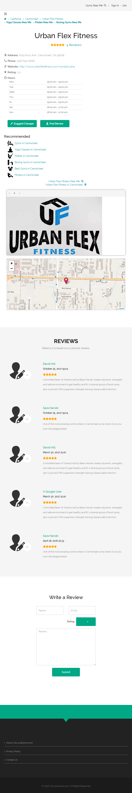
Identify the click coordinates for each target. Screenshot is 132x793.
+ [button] (11, 263)
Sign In (115, 5)
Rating (70, 621)
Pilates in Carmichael (26, 156)
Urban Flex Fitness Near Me (64, 181)
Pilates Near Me (44, 22)
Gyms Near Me (94, 5)
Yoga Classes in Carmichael (30, 149)
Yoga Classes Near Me (18, 22)
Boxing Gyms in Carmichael (30, 162)
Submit (66, 672)
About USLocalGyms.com (19, 742)
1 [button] (9, 193)
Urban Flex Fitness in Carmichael (64, 184)
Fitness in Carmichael (27, 175)
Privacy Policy (13, 751)
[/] (5, 19)
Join (124, 5)
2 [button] (14, 193)
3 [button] (19, 193)
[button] (22, 123)
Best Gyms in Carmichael (29, 168)
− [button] (11, 268)
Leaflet (121, 308)
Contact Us (12, 759)
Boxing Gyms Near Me (68, 22)
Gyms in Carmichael (26, 143)
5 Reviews (74, 45)
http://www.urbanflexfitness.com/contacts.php (47, 66)
